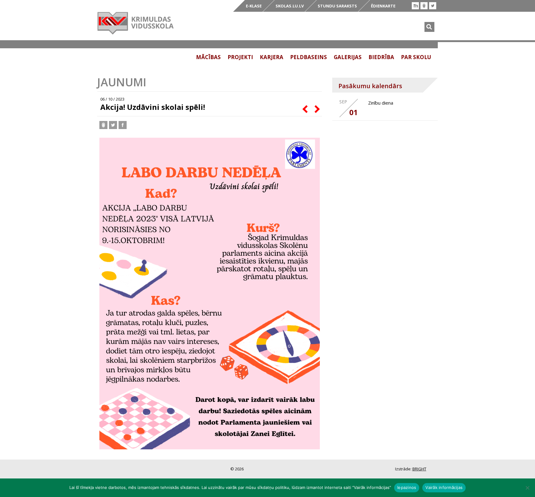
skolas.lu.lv (290, 6)
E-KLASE (254, 6)
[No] (527, 488)
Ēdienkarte (383, 6)
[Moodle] (415, 5)
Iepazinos (406, 487)
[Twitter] (432, 5)
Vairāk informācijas (444, 487)
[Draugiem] (424, 5)
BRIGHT (419, 469)
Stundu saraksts (337, 6)
